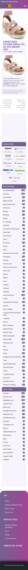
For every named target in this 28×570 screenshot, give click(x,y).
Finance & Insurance (13, 267)
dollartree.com (13, 414)
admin (20, 52)
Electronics (13, 257)
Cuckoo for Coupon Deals (9, 1)
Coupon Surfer (13, 456)
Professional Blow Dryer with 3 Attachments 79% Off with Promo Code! (7, 103)
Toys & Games (13, 367)
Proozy (13, 350)
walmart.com (13, 404)
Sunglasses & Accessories (13, 357)
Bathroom (13, 208)
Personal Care (13, 343)
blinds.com (13, 407)
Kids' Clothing (13, 309)
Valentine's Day (13, 381)
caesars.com (13, 397)
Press (7, 531)
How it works (10, 508)
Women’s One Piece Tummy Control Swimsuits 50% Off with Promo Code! (20, 104)
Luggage (13, 318)
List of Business (10, 538)
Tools (13, 360)
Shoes (13, 353)
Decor (13, 239)
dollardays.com (13, 400)
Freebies (13, 285)
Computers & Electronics (13, 229)
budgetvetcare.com (13, 411)
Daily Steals (13, 449)
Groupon (13, 288)
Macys (13, 322)
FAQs (7, 501)
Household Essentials (13, 302)
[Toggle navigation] (25, 6)
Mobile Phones (13, 329)
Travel (13, 371)
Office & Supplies (13, 336)
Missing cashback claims (14, 505)
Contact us (9, 512)
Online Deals (14, 93)
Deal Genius (13, 236)
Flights (13, 278)
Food (13, 281)
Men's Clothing (13, 325)
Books (13, 218)
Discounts (13, 243)
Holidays (13, 292)
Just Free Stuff (13, 453)
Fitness (13, 274)
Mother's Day (7, 93)
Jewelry (13, 306)
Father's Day (13, 264)
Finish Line (13, 271)
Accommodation (13, 190)
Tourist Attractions (13, 364)
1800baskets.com (13, 418)
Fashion (13, 260)
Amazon (11, 91)
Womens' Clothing (13, 385)
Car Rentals (13, 222)
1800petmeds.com (13, 432)
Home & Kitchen (18, 91)
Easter (13, 246)
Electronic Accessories (13, 253)
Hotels (13, 299)
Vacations (13, 378)
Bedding (13, 215)
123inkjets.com (13, 425)
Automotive (13, 197)
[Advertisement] (14, 127)
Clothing (13, 225)
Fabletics (13, 460)
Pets (13, 346)
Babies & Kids (13, 201)
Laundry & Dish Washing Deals (13, 314)
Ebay (13, 250)
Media (7, 535)
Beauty (13, 211)
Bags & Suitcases (13, 204)
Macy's (13, 428)
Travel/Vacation (13, 374)
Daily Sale (13, 232)
